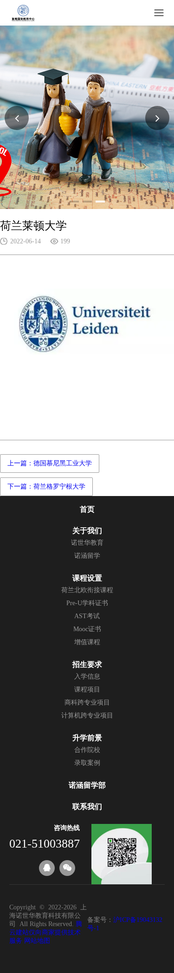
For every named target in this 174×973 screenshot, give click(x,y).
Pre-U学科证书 (87, 603)
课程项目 (87, 689)
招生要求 (87, 664)
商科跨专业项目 (87, 702)
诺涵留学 (87, 555)
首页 (87, 509)
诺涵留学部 (87, 785)
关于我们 (87, 530)
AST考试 (87, 616)
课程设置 (87, 577)
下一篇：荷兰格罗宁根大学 (46, 486)
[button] (74, 201)
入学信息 (87, 676)
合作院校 (87, 749)
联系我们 (87, 806)
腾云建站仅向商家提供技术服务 (45, 932)
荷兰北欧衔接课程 (87, 590)
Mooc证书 (87, 629)
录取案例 (87, 762)
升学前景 (87, 737)
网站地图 (37, 940)
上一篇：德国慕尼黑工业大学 (49, 463)
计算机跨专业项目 (87, 715)
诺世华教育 (87, 542)
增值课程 (87, 642)
